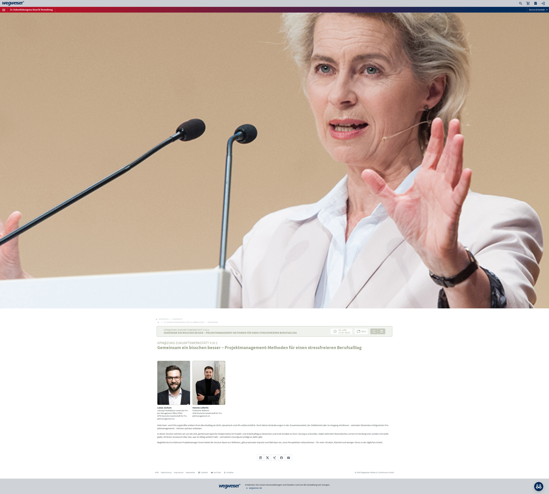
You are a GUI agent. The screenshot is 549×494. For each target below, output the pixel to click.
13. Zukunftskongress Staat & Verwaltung (184, 322)
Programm (213, 322)
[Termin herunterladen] (381, 331)
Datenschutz (166, 472)
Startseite (177, 319)
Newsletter (190, 472)
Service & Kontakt (537, 9)
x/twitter (230, 472)
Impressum (179, 472)
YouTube (217, 472)
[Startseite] (158, 322)
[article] (173, 390)
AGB (157, 472)
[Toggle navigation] (3, 10)
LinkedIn (204, 472)
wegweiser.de (255, 487)
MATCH (538, 486)
